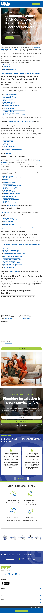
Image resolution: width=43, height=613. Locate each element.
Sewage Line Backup (8, 218)
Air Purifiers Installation (8, 103)
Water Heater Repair (8, 184)
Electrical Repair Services (9, 261)
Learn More (21, 417)
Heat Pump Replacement (9, 146)
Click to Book (21, 348)
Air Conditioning (4, 595)
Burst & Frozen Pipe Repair (9, 202)
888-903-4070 (10, 559)
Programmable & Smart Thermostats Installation (14, 114)
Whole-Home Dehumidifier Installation (12, 105)
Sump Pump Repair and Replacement (12, 177)
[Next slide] (28, 478)
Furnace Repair (6, 143)
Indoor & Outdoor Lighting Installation (12, 262)
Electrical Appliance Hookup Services (12, 259)
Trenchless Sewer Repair (9, 224)
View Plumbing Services (21, 421)
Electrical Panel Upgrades (9, 248)
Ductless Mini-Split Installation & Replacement (14, 110)
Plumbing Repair (7, 190)
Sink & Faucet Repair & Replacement (12, 191)
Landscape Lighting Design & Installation (12, 264)
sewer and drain (5, 212)
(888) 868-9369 (8, 343)
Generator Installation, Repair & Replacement (14, 253)
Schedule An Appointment (21, 425)
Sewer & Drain (4, 592)
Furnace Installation (8, 140)
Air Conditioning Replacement (10, 94)
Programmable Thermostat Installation (12, 149)
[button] (18, 478)
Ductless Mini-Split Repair (9, 111)
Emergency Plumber (8, 176)
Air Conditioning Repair (8, 96)
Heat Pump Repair (7, 147)
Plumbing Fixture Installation (10, 196)
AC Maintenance (7, 100)
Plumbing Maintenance (8, 198)
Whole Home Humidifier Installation (11, 113)
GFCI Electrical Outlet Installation (11, 251)
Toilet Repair (6, 179)
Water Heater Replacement (9, 182)
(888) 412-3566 (26, 318)
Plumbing (5, 69)
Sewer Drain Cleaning (8, 222)
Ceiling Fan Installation (8, 267)
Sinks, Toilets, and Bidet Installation (11, 193)
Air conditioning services (9, 64)
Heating (2, 599)
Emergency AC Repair (8, 99)
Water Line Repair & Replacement (11, 199)
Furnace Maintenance (8, 141)
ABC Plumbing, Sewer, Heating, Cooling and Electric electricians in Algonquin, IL (23, 244)
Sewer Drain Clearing (8, 221)
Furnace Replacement (8, 144)
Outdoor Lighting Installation (10, 265)
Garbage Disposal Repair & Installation (12, 185)
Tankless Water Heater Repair (10, 187)
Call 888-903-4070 (21, 611)
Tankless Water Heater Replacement (11, 188)
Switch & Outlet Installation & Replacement (13, 256)
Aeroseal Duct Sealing (8, 108)
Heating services (7, 66)
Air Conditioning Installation (9, 97)
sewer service (13, 69)
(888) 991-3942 (8, 318)
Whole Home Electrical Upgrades (11, 250)
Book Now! (9, 37)
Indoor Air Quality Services (9, 102)
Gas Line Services (7, 201)
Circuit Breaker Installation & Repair (11, 258)
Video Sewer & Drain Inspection (10, 219)
